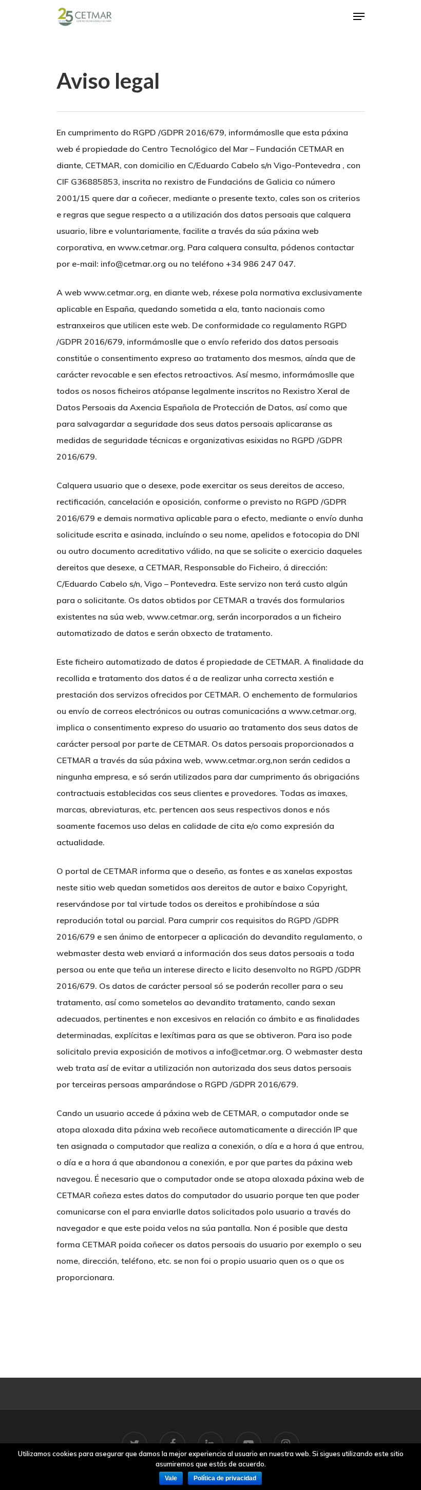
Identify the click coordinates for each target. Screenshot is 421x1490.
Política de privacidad (225, 1478)
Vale (171, 1478)
